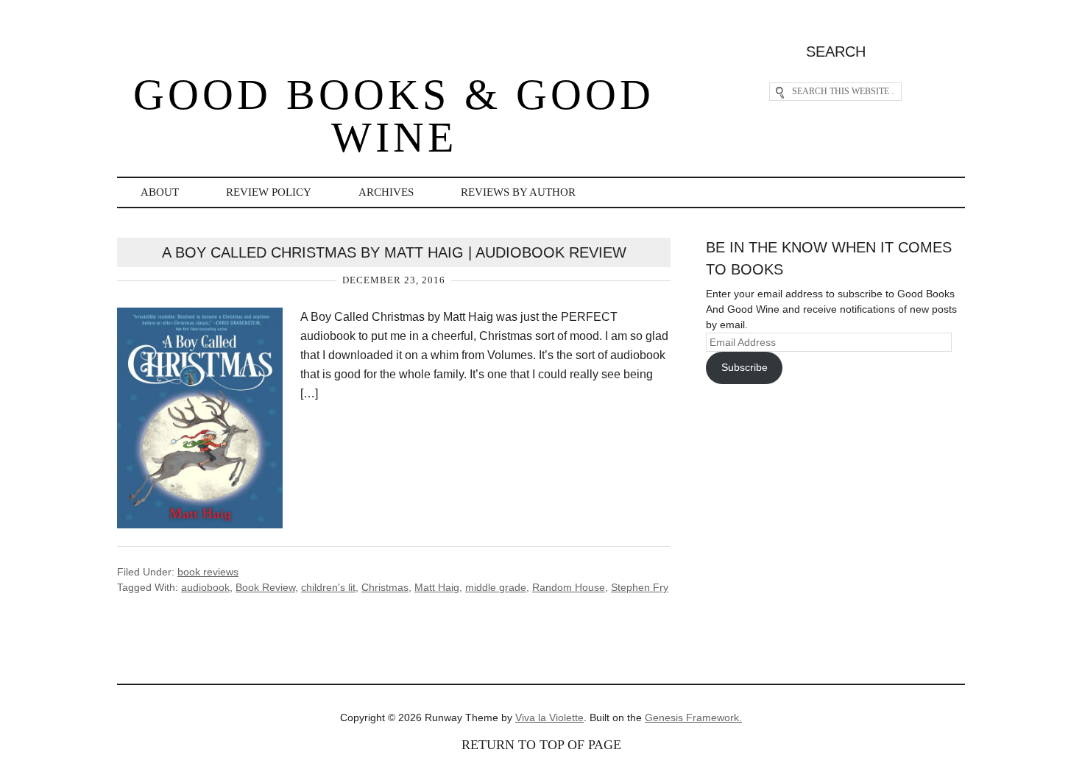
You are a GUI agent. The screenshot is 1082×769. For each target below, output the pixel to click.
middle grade (495, 587)
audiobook (205, 587)
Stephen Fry (639, 587)
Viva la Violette (549, 717)
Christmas (385, 587)
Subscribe (744, 367)
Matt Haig (436, 587)
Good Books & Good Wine (393, 116)
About (160, 192)
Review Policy (268, 192)
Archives (386, 192)
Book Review (265, 587)
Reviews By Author (518, 192)
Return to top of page (541, 744)
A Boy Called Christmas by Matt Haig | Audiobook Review (394, 252)
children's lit (328, 587)
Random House (568, 587)
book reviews (207, 572)
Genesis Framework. (693, 717)
